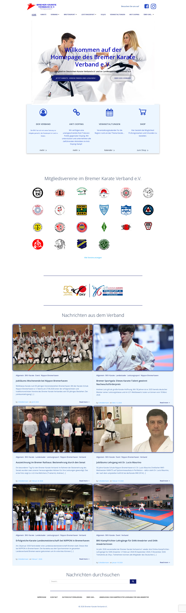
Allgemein (20, 375)
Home (34, 14)
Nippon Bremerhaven (50, 375)
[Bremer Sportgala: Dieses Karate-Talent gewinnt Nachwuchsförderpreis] (133, 347)
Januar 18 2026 (117, 562)
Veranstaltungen (117, 14)
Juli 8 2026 (35, 402)
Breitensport (69, 14)
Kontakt (54, 597)
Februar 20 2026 (37, 481)
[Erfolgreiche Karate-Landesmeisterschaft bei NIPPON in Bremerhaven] (53, 507)
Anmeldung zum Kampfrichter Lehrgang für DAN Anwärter (124, 597)
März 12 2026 (117, 403)
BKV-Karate (29, 375)
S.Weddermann (23, 402)
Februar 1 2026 (37, 559)
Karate (43, 14)
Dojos (103, 14)
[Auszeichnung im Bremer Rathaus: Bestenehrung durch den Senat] (53, 429)
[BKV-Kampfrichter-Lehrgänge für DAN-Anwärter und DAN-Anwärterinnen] (133, 507)
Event (37, 375)
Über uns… (148, 14)
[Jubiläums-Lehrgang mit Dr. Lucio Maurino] (133, 429)
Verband (54, 14)
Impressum (41, 597)
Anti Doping (134, 14)
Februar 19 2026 (118, 481)
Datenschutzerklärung (72, 597)
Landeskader (121, 375)
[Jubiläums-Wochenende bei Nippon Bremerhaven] (53, 347)
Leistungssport (88, 14)
